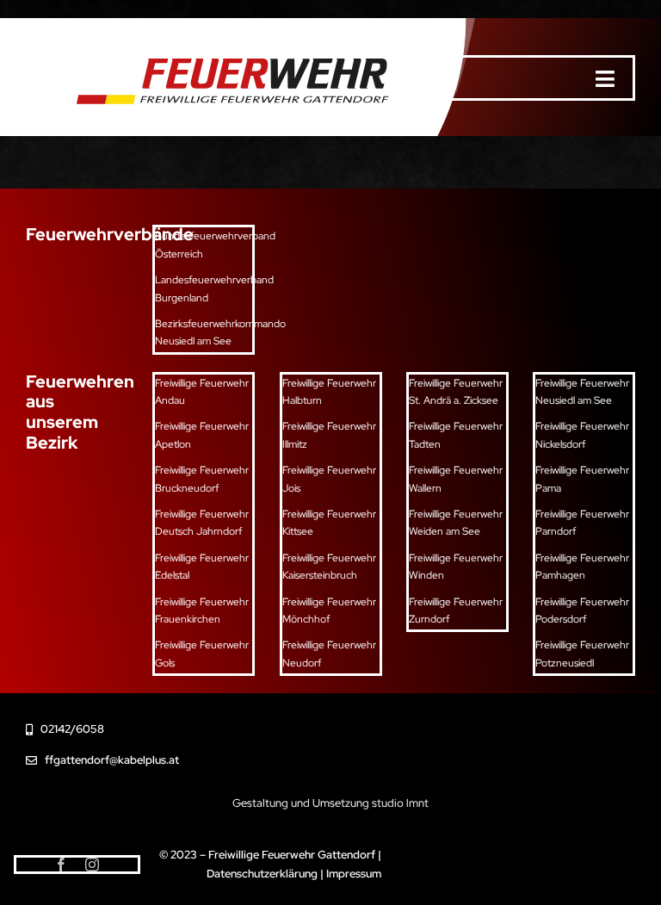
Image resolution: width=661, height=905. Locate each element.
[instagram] (92, 864)
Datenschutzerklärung (262, 873)
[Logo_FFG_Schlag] (225, 47)
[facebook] (61, 864)
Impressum (353, 873)
